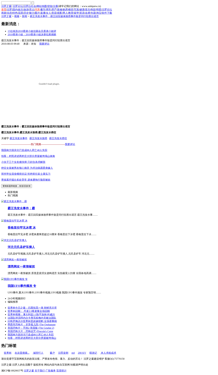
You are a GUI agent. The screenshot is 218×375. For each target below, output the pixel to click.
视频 (16, 16)
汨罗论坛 (18, 6)
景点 (31, 9)
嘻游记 (93, 352)
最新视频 (13, 192)
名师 (87, 13)
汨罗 (9, 9)
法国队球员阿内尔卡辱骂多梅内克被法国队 (32, 317)
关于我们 (40, 370)
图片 (37, 13)
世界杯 (7, 352)
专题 (93, 13)
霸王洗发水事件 (18, 138)
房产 (54, 9)
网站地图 (42, 6)
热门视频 (13, 195)
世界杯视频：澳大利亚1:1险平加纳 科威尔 (31, 314)
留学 (76, 13)
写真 (76, 9)
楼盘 (70, 9)
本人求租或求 (108, 352)
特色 (15, 13)
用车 (48, 9)
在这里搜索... (22, 352)
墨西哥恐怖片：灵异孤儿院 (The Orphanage (32, 324)
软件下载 (107, 13)
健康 (82, 9)
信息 (9, 13)
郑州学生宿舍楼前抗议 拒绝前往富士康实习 (25, 173)
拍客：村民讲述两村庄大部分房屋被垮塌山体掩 (28, 156)
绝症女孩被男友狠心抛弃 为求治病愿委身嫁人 (27, 168)
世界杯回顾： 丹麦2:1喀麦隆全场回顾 (29, 311)
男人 (65, 13)
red (73, 352)
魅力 (31, 13)
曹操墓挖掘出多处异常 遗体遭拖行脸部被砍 (25, 179)
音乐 (87, 9)
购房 (65, 9)
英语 (82, 13)
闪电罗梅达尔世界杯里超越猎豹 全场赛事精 (32, 321)
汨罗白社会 (29, 6)
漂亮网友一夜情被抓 (21, 266)
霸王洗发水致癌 (38, 138)
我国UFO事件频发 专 (22, 285)
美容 (54, 13)
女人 (48, 13)
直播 (42, 13)
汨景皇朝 (63, 352)
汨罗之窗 (6, 6)
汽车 (37, 9)
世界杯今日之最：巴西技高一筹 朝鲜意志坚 (32, 307)
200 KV (82, 352)
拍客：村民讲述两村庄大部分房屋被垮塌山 (32, 338)
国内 (15, 9)
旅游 (26, 9)
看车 (42, 9)
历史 (26, 13)
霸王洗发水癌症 (58, 138)
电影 (93, 9)
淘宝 (98, 13)
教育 (70, 13)
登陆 (49, 6)
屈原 (20, 13)
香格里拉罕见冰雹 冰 (22, 227)
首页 (3, 9)
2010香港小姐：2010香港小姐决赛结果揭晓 (32, 34)
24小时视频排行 (17, 298)
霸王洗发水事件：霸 (21, 208)
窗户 (52, 352)
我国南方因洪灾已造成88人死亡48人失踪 (24, 150)
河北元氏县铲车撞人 (21, 247)
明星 (98, 9)
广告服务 (50, 370)
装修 (59, 9)
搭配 (59, 13)
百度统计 (61, 370)
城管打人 (38, 352)
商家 (3, 13)
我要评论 (44, 43)
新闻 (24, 16)
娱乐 (20, 9)
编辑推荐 (13, 301)
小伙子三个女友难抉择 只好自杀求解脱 (23, 162)
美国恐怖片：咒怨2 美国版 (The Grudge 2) (31, 328)
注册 (55, 6)
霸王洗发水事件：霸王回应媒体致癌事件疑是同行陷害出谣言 (64, 16)
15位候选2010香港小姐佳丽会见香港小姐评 (32, 31)
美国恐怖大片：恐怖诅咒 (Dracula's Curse (30, 331)
